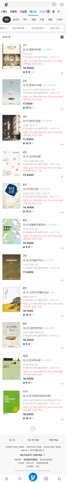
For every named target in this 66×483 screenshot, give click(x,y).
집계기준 (6, 37)
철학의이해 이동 (33, 59)
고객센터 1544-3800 (14, 447)
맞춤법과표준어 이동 (33, 234)
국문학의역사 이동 (33, 335)
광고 (37, 466)
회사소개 (29, 463)
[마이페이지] (46, 478)
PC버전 (21, 463)
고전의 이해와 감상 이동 (33, 301)
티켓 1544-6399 (34, 447)
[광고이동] (54, 4)
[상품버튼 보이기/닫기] (62, 73)
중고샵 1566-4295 (52, 447)
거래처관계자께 (42, 463)
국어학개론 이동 (33, 164)
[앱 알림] (59, 478)
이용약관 (17, 459)
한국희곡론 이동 (33, 369)
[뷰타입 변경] (63, 37)
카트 (62, 5)
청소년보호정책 (46, 459)
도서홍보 (30, 466)
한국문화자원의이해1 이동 (33, 405)
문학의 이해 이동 (33, 94)
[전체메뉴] (6, 478)
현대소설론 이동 (33, 130)
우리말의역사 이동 (33, 268)
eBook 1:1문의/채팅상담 (31, 450)
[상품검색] (19, 478)
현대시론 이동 (33, 198)
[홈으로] (33, 478)
